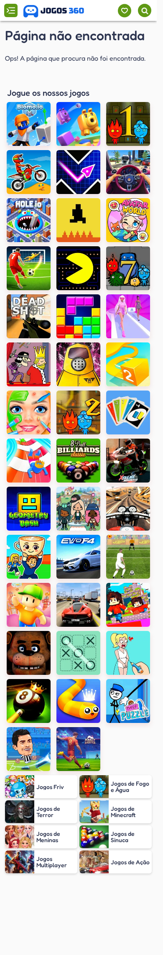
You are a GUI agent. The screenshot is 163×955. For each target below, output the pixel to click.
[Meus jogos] (124, 10)
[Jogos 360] (53, 11)
